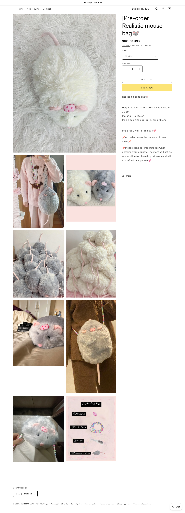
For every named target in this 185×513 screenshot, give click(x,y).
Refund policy (77, 504)
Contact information (142, 504)
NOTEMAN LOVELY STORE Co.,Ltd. (35, 504)
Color (124, 50)
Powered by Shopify (59, 504)
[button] (156, 9)
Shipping (126, 45)
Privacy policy (91, 504)
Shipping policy (124, 504)
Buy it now (147, 87)
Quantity (126, 63)
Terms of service (107, 504)
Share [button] (128, 176)
